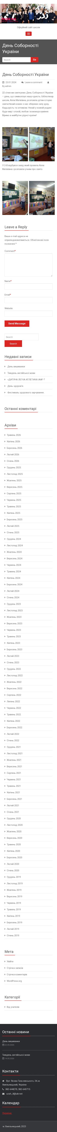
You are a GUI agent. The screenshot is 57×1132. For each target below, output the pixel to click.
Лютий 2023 (13, 656)
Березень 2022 (14, 727)
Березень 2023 (14, 649)
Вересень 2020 (14, 838)
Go (34, 59)
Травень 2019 (14, 909)
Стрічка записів (15, 968)
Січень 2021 (13, 812)
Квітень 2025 (13, 513)
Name (8, 281)
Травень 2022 (14, 714)
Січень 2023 (13, 662)
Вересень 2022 (14, 688)
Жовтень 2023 (14, 617)
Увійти (10, 961)
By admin (6, 86)
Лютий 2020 (13, 864)
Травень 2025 (14, 506)
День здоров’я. (15, 386)
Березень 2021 (14, 799)
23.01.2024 (11, 82)
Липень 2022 (13, 701)
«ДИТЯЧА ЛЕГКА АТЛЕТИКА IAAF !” (26, 379)
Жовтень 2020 (14, 831)
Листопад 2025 (15, 474)
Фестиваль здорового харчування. (25, 392)
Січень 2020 (13, 870)
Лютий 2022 (13, 734)
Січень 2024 (13, 597)
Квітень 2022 (13, 721)
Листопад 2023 (15, 610)
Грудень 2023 (14, 604)
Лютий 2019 (13, 929)
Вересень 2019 (14, 896)
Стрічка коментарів (17, 974)
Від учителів (13, 1007)
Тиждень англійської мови (21, 373)
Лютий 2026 (13, 454)
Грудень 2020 (14, 818)
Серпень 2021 (14, 773)
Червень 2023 (14, 630)
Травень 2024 (14, 571)
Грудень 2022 (14, 669)
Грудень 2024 (14, 539)
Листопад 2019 (15, 883)
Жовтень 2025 (14, 480)
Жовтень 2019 (14, 890)
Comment (10, 251)
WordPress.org (14, 981)
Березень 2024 (14, 584)
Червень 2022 (14, 708)
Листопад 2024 (15, 545)
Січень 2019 (13, 935)
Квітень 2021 (13, 792)
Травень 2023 (14, 636)
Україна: (7, 1113)
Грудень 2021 (14, 747)
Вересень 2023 (14, 623)
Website (9, 308)
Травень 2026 (14, 435)
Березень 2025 (14, 519)
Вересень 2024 (14, 558)
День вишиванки (16, 366)
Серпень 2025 (14, 493)
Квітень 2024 (13, 578)
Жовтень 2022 (14, 682)
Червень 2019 (14, 903)
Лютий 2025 (13, 526)
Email (8, 294)
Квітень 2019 (13, 916)
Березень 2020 (14, 857)
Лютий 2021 (13, 805)
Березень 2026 (14, 448)
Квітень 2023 (13, 643)
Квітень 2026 (13, 441)
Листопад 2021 (15, 753)
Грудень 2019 (14, 877)
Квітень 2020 (13, 851)
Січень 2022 (13, 740)
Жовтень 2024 (14, 552)
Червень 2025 (14, 500)
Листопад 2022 (15, 675)
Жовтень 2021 (14, 760)
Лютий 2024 (13, 591)
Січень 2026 (13, 461)
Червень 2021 (14, 779)
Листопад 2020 (15, 825)
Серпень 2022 (14, 695)
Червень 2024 (14, 565)
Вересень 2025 (14, 487)
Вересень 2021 (14, 766)
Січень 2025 (13, 532)
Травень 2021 (14, 786)
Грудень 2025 (14, 467)
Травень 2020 (14, 844)
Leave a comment (33, 82)
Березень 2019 (14, 922)
